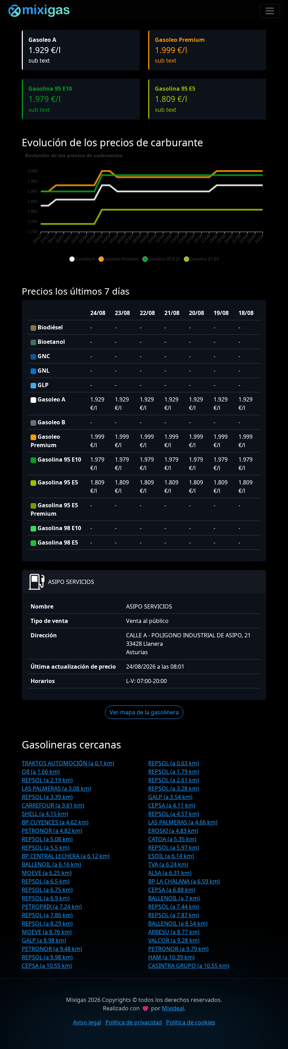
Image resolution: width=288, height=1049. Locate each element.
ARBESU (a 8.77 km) (173, 932)
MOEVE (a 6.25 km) (47, 873)
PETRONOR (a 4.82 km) (52, 831)
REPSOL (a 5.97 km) (173, 847)
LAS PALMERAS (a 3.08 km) (56, 788)
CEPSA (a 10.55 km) (47, 966)
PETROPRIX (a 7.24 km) (52, 906)
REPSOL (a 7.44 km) (173, 906)
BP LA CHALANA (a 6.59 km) (184, 881)
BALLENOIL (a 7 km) (174, 898)
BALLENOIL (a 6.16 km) (51, 864)
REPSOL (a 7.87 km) (173, 915)
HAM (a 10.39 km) (171, 957)
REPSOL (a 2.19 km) (47, 780)
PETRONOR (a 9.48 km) (52, 949)
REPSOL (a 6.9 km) (46, 898)
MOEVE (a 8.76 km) (47, 932)
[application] (144, 207)
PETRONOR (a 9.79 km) (178, 949)
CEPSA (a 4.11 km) (171, 805)
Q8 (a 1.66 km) (41, 772)
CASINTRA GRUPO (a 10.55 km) (188, 966)
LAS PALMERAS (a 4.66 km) (182, 822)
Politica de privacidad (133, 1022)
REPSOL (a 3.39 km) (47, 797)
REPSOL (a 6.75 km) (47, 890)
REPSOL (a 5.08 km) (47, 839)
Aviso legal (87, 1022)
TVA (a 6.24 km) (168, 864)
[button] (82, 259)
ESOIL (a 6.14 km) (171, 856)
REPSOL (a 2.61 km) (173, 780)
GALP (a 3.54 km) (170, 797)
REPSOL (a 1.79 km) (173, 772)
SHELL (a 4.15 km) (45, 814)
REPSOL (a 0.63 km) (173, 763)
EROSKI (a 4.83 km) (173, 831)
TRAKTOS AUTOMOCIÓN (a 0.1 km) (68, 763)
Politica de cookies (190, 1022)
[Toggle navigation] (270, 11)
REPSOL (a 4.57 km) (173, 814)
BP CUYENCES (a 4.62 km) (55, 822)
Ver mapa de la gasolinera (144, 712)
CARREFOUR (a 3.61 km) (53, 805)
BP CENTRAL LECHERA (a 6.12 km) (66, 856)
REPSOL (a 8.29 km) (47, 923)
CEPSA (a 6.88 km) (171, 890)
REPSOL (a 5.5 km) (46, 847)
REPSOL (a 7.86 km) (47, 915)
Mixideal (173, 1008)
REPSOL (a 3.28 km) (173, 788)
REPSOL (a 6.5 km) (46, 881)
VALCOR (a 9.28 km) (173, 940)
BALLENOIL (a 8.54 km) (178, 923)
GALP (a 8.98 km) (44, 940)
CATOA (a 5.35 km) (172, 839)
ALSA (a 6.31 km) (169, 873)
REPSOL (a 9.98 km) (47, 957)
